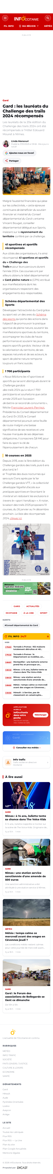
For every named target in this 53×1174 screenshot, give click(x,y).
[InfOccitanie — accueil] (26, 18)
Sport (43, 613)
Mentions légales (11, 1153)
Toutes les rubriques (13, 1132)
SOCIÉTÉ (7, 1059)
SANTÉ (6, 1076)
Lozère (6, 1106)
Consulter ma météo (28, 747)
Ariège (6, 1114)
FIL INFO (9, 26)
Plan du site (9, 1144)
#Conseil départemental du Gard (21, 625)
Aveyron (7, 1110)
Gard (5, 100)
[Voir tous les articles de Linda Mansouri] (6, 143)
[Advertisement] (26, 64)
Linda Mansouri (20, 141)
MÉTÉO (6, 1051)
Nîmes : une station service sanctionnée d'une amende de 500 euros (25, 876)
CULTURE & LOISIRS (13, 1067)
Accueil (6, 1128)
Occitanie (11, 613)
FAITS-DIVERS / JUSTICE (15, 1063)
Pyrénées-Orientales (13, 1102)
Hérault (6, 1093)
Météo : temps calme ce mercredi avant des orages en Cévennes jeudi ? (25, 936)
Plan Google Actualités (14, 1148)
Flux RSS (7, 1136)
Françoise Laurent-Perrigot (27, 407)
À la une (29, 613)
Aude (5, 1097)
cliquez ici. (16, 518)
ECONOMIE (8, 1072)
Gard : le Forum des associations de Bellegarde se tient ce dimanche (25, 997)
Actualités (32, 606)
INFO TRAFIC (9, 1055)
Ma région (29, 26)
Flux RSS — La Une (12, 1140)
